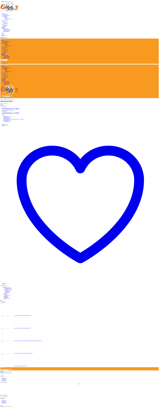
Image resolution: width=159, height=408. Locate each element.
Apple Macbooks (6, 21)
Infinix (5, 294)
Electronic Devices (4, 42)
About (3, 33)
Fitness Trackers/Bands (8, 45)
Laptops (3, 20)
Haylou (6, 18)
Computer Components (7, 29)
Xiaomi (6, 17)
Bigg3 (2, 396)
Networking (3, 53)
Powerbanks (3, 54)
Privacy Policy (4, 379)
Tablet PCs (5, 22)
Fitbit (6, 19)
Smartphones (3, 26)
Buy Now (3, 125)
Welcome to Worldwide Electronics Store (7, 1)
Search (3, 95)
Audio (3, 24)
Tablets (3, 48)
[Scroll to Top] (0, 407)
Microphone (5, 25)
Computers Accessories (7, 15)
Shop (2, 34)
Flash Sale (3, 13)
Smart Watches (6, 16)
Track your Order (4, 35)
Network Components (6, 31)
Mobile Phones (7, 291)
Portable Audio (6, 51)
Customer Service (4, 378)
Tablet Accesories (6, 23)
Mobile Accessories (6, 57)
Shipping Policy (4, 402)
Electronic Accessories (5, 14)
